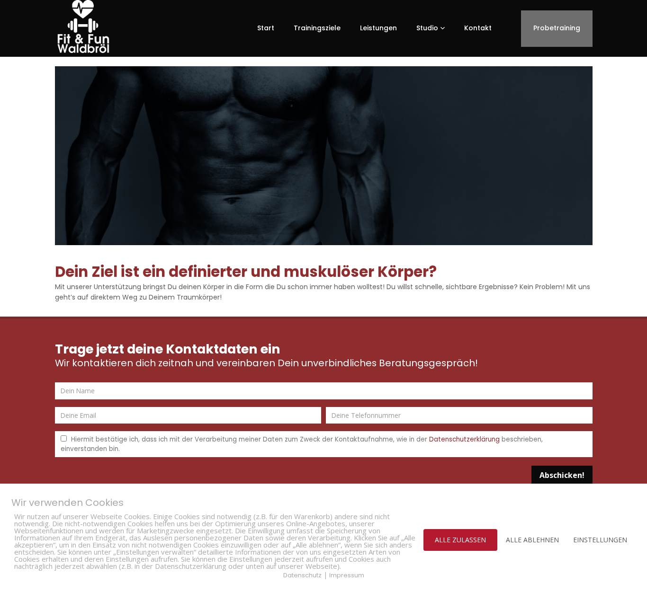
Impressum (346, 575)
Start (265, 28)
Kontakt (478, 28)
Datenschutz (302, 575)
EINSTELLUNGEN (600, 539)
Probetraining (556, 28)
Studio (427, 28)
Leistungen (378, 28)
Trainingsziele (317, 28)
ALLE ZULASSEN (460, 539)
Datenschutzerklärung (464, 439)
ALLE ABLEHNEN (532, 539)
